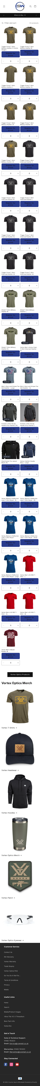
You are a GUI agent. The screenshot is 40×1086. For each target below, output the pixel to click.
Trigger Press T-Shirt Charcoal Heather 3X (8, 273)
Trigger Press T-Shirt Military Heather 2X (8, 123)
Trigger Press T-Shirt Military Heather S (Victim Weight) (10, 48)
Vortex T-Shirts (8, 728)
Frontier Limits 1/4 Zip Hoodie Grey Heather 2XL (10, 424)
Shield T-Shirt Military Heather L (27, 310)
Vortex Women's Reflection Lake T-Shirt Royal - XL (10, 499)
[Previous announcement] (4, 15)
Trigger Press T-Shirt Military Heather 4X (8, 161)
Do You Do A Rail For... (12, 975)
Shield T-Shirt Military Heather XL (9, 348)
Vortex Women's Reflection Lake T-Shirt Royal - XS (28, 499)
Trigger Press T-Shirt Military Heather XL (27, 86)
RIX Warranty (9, 957)
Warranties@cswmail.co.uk (20, 1052)
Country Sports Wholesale (16, 1082)
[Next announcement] (36, 15)
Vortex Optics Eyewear (12, 940)
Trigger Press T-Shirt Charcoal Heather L (27, 198)
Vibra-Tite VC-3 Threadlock (14, 1016)
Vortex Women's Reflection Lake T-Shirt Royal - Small (28, 536)
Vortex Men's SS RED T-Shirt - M (28, 613)
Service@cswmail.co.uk (19, 1044)
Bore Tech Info (9, 1021)
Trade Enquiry (9, 966)
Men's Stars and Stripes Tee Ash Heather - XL (29, 387)
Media (6, 989)
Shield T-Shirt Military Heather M (9, 310)
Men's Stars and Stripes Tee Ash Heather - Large (10, 387)
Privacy (7, 985)
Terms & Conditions (11, 980)
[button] (4, 6)
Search (6, 1007)
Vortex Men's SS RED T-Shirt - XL (9, 613)
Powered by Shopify (31, 1082)
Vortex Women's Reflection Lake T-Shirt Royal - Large (10, 575)
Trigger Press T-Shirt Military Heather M (27, 47)
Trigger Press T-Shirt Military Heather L (8, 86)
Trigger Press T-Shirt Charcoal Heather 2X (27, 236)
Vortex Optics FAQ (11, 971)
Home (6, 1002)
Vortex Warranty (10, 961)
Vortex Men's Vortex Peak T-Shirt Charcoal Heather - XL (29, 349)
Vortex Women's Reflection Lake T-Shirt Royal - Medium (10, 537)
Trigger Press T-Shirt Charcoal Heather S (27, 161)
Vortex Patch (7, 898)
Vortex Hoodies (8, 813)
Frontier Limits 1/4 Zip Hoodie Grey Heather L (27, 424)
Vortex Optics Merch (11, 855)
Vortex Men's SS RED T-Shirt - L (28, 575)
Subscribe (7, 1026)
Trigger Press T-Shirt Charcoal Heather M (8, 198)
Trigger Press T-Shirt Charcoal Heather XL (8, 236)
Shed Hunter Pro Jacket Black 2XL (9, 462)
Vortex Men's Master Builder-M (8, 650)
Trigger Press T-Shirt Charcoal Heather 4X (27, 273)
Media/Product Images (12, 1012)
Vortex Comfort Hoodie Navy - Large (27, 462)
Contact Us (8, 952)
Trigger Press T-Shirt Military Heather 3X (27, 123)
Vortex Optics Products (20, 674)
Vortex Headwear (9, 770)
